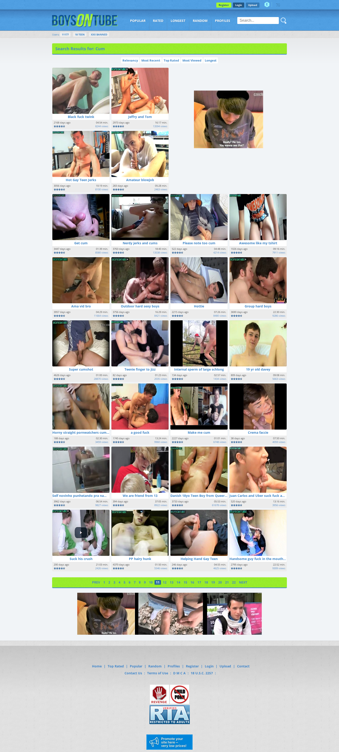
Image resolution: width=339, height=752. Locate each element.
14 (178, 582)
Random (200, 20)
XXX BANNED (99, 34)
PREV (96, 582)
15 (185, 582)
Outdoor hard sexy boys (140, 306)
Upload (252, 5)
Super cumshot (81, 369)
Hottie (199, 306)
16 (192, 582)
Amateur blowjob (140, 180)
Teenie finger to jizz (140, 369)
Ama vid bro (81, 306)
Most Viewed (191, 60)
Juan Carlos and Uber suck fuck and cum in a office (270, 495)
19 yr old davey (258, 369)
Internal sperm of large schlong (199, 369)
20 (220, 582)
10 (151, 582)
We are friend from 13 (140, 495)
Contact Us (133, 673)
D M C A (179, 673)
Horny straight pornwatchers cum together (86, 432)
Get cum (81, 243)
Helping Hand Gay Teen (199, 559)
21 (227, 582)
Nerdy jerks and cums (140, 243)
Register (224, 5)
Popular (138, 20)
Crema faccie (258, 432)
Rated (158, 20)
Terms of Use (157, 673)
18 (206, 582)
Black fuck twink (81, 117)
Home (97, 666)
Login (238, 5)
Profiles (222, 20)
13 (171, 582)
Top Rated (171, 60)
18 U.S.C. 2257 (202, 673)
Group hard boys (258, 306)
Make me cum (199, 432)
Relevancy (130, 60)
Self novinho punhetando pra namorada (84, 495)
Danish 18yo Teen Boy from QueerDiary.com (205, 495)
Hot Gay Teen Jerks (81, 180)
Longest (178, 20)
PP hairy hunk (140, 559)
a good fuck (140, 432)
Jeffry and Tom (140, 117)
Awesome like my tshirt (258, 243)
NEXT (243, 582)
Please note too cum (199, 243)
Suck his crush (81, 559)
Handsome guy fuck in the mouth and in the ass (267, 559)
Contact (243, 666)
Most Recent (150, 60)
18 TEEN (80, 34)
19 (213, 582)
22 (234, 582)
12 (165, 582)
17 (199, 582)
